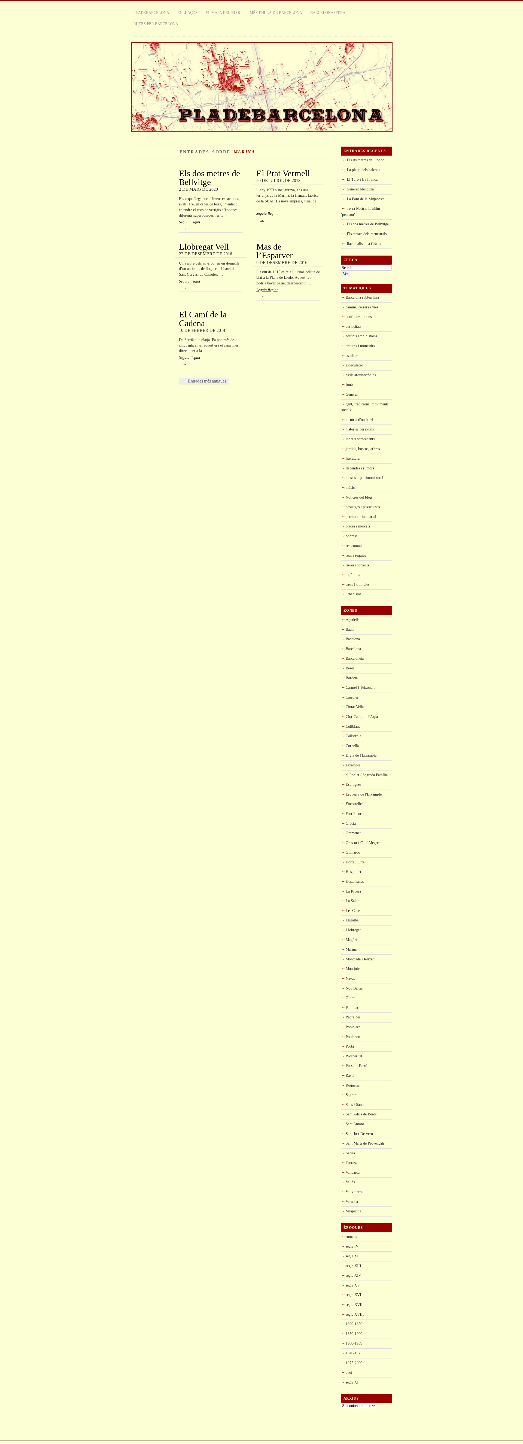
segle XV (353, 1285)
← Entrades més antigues (204, 381)
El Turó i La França (362, 179)
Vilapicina (353, 1211)
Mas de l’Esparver (274, 251)
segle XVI (353, 1295)
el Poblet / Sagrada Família (367, 775)
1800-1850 (354, 1324)
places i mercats (358, 526)
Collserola (353, 736)
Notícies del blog (359, 497)
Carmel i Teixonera (360, 687)
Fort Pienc (354, 813)
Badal (350, 629)
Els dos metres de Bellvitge (209, 177)
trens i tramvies (357, 584)
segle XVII (354, 1304)
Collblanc (353, 726)
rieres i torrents (357, 565)
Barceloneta (355, 658)
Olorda (351, 998)
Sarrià (350, 1153)
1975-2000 (354, 1363)
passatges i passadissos (363, 507)
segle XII (353, 1256)
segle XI (352, 1382)
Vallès (350, 1182)
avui (349, 1372)
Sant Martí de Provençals (365, 1143)
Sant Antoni (355, 1124)
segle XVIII (355, 1314)
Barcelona (353, 649)
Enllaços (187, 12)
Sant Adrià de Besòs (361, 1114)
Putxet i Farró (356, 1065)
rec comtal (354, 546)
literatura (353, 458)
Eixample (353, 765)
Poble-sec (353, 1027)
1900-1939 (354, 1343)
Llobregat (353, 930)
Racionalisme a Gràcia (364, 243)
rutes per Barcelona (155, 24)
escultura (352, 355)
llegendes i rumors (360, 468)
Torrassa (352, 1162)
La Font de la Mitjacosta (365, 199)
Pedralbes (353, 1017)
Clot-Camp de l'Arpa (362, 716)
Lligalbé (352, 920)
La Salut (352, 901)
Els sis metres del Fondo (365, 160)
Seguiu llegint (189, 225)
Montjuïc (353, 968)
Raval (350, 1075)
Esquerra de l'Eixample (364, 794)
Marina (351, 949)
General (352, 394)
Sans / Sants (355, 1104)
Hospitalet (353, 871)
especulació (354, 365)
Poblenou (353, 1037)
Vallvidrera (354, 1192)
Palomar (352, 1007)
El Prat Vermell (283, 173)
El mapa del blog (224, 12)
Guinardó (353, 852)
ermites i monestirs (360, 346)
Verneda (352, 1201)
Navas (350, 978)
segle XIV (353, 1275)
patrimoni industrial (361, 516)
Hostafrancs (355, 881)
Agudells (352, 619)
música (351, 487)
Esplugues (353, 784)
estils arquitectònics (361, 375)
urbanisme (353, 594)
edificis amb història (361, 336)
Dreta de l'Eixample (361, 755)
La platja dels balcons (363, 170)
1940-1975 (354, 1353)
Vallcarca (353, 1172)
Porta (350, 1046)
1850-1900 (354, 1333)
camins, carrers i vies (362, 307)
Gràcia (351, 823)
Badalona (353, 639)
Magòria (352, 940)
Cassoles (352, 697)
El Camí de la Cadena (203, 319)
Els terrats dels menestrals (367, 234)
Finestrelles (354, 804)
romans (351, 1236)
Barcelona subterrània (362, 297)
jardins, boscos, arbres (363, 449)
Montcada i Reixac (360, 959)
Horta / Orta (355, 862)
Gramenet (353, 833)
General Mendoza (360, 189)
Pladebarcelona (151, 12)
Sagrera (351, 1095)
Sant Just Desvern (359, 1133)
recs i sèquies (356, 555)
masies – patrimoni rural (364, 477)
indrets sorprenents (360, 439)
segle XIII (353, 1266)
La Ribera (353, 891)
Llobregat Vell (204, 246)
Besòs (350, 668)
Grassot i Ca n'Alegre (362, 843)
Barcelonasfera (327, 12)
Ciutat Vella (355, 707)
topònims (353, 574)
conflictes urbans (359, 316)
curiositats (353, 326)
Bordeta (352, 678)
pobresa (351, 536)
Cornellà (352, 746)
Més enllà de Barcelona (276, 12)
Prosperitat (354, 1056)
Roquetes (353, 1085)
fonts (349, 384)
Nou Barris (354, 988)
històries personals (360, 429)
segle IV (352, 1246)
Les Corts (353, 910)
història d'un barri (359, 419)
